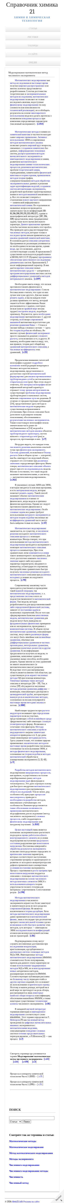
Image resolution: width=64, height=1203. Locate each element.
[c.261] (13, 479)
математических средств (22, 270)
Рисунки (33, 37)
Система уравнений (19, 452)
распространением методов (31, 153)
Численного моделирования (24, 1165)
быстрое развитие (36, 925)
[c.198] (21, 892)
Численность (16, 1177)
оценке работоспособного (34, 835)
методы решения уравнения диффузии (28, 689)
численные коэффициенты (22, 349)
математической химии (21, 205)
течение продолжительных (32, 1033)
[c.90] (23, 580)
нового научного (31, 200)
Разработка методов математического (33, 770)
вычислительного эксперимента (25, 156)
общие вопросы (27, 995)
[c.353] (35, 824)
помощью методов (40, 952)
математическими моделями (23, 1028)
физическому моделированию (24, 105)
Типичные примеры (19, 680)
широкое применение (26, 137)
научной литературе (36, 1009)
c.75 (40, 1076)
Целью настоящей (23, 829)
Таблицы (33, 45)
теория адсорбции (34, 911)
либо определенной (19, 607)
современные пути (28, 398)
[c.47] (44, 523)
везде (12, 249)
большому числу (21, 979)
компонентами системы (21, 629)
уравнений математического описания (28, 346)
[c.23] (25, 352)
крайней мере (30, 308)
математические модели (21, 406)
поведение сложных (35, 1030)
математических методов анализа (26, 431)
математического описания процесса (28, 535)
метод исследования (20, 83)
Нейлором (15, 1020)
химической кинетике (20, 134)
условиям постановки (20, 868)
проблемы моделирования (38, 392)
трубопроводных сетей (21, 379)
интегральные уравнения (36, 645)
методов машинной (28, 194)
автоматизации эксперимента (31, 189)
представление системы (21, 596)
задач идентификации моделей (24, 186)
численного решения (20, 447)
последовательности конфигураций (32, 930)
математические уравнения (31, 618)
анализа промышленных (39, 376)
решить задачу (17, 297)
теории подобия (21, 330)
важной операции (24, 590)
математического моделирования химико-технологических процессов (30, 164)
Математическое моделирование (30, 80)
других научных (18, 982)
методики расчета (37, 737)
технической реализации (22, 110)
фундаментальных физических (24, 623)
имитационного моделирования (25, 159)
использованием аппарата (22, 884)
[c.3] (34, 1061)
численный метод (35, 1020)
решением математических (34, 167)
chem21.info (17, 1201)
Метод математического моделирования (31, 1153)
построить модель (27, 311)
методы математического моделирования (30, 914)
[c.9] (44, 439)
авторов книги (39, 390)
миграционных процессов (37, 772)
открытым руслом (18, 382)
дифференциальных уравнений (25, 276)
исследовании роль (34, 469)
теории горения (28, 175)
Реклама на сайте (31, 1201)
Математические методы (27, 131)
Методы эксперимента (21, 1159)
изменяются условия (39, 553)
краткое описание (25, 268)
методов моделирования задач (25, 779)
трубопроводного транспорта (24, 433)
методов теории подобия (22, 517)
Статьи (33, 28)
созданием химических (33, 148)
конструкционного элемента (23, 838)
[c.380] (21, 705)
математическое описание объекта (34, 466)
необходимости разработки (23, 800)
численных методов (19, 232)
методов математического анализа (26, 142)
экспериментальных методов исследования (28, 95)
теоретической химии (29, 170)
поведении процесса (31, 118)
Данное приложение (30, 224)
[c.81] (32, 935)
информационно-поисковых (31, 151)
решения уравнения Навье (22, 325)
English (33, 62)
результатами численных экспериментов (29, 420)
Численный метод (19, 1183)
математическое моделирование (25, 289)
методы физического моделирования (27, 751)
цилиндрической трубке (21, 694)
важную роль (16, 697)
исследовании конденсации (23, 946)
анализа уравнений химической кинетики (29, 238)
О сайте (33, 54)
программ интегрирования (22, 273)
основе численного (37, 878)
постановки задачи (30, 610)
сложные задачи (17, 512)
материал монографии (34, 384)
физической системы (39, 607)
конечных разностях (32, 648)
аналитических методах (36, 697)
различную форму (40, 634)
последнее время (18, 235)
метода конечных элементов (23, 881)
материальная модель (26, 490)
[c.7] (21, 1039)
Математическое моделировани (26, 1147)
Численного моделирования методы (28, 1171)
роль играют (31, 675)
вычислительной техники (31, 922)
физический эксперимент (38, 333)
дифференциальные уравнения (24, 642)
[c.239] (37, 279)
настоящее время (40, 83)
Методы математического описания (27, 728)
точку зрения (26, 390)
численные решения (29, 572)
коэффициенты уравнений (22, 520)
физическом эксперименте (32, 450)
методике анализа (35, 702)
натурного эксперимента (37, 515)
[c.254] (40, 124)
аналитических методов (35, 743)
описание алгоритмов (39, 240)
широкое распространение (31, 85)
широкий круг (34, 145)
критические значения (20, 854)
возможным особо (19, 925)
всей (21, 319)
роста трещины (40, 870)
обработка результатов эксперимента (28, 848)
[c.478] (25, 1061)
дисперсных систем (19, 952)
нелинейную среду (42, 718)
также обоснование (19, 808)
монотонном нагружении (22, 873)
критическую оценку (39, 984)
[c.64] (46, 1059)
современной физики (20, 908)
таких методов (37, 680)
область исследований (20, 791)
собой (30, 718)
